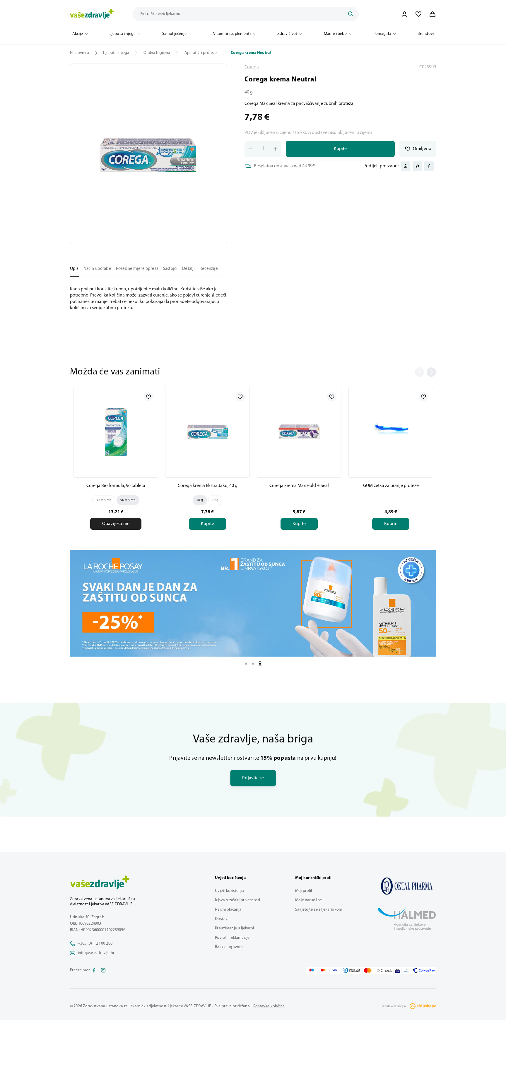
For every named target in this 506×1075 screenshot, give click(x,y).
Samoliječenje (174, 34)
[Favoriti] (418, 14)
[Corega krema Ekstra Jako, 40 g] (207, 431)
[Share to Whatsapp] (405, 166)
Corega (252, 67)
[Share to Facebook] (429, 166)
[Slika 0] (148, 154)
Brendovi (426, 34)
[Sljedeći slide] (431, 372)
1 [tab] (246, 663)
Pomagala (382, 34)
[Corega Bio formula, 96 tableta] (116, 431)
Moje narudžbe (308, 900)
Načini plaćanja (228, 909)
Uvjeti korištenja (229, 891)
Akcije (77, 34)
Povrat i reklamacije (232, 938)
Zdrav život (287, 34)
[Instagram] (103, 970)
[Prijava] (404, 14)
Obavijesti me (115, 524)
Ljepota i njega (123, 34)
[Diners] (351, 970)
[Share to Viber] (417, 166)
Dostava (222, 919)
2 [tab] (253, 663)
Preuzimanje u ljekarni (234, 928)
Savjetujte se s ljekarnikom (318, 909)
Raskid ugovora (229, 947)
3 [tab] (260, 663)
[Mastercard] (323, 970)
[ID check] (378, 970)
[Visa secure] (397, 970)
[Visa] (335, 970)
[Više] (253, 603)
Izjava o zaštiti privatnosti (237, 900)
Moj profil (303, 891)
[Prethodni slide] (419, 372)
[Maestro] (311, 970)
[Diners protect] (406, 970)
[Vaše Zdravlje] (92, 14)
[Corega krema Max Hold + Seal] (299, 431)
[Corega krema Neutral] (406, 886)
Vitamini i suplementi (232, 34)
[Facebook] (94, 970)
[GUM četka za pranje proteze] (391, 431)
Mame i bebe (335, 34)
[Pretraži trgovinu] (350, 14)
